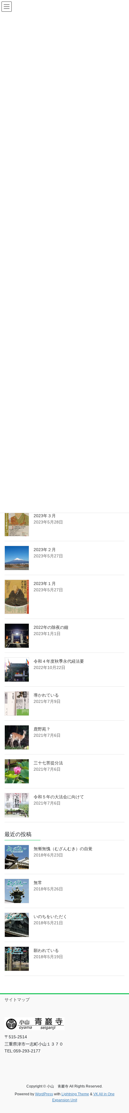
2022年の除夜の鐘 (51, 627)
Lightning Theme (75, 1094)
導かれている (46, 695)
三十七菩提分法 (48, 762)
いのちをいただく (50, 916)
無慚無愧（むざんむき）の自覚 (63, 848)
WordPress (44, 1094)
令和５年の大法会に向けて (59, 796)
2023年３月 (45, 515)
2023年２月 (45, 549)
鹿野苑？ (42, 729)
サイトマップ (17, 999)
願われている (46, 950)
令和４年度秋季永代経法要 (59, 661)
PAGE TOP (119, 1074)
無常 (38, 882)
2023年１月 (45, 583)
